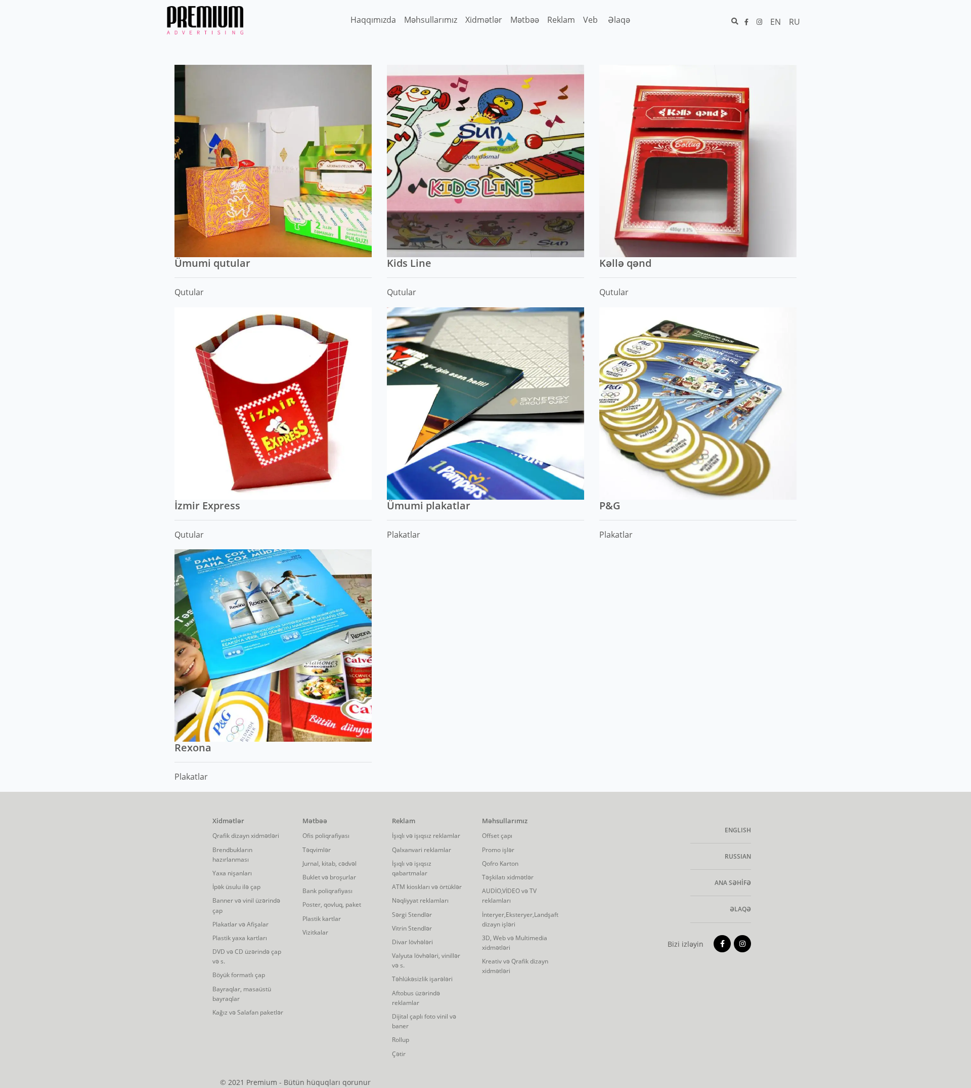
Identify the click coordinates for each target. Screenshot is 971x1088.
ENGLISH (738, 830)
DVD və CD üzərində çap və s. (246, 956)
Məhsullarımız (504, 821)
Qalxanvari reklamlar (421, 849)
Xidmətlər (228, 821)
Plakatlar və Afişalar (240, 924)
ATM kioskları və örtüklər (427, 886)
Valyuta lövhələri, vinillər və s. (426, 960)
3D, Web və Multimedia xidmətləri (514, 943)
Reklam (403, 821)
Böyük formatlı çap (238, 975)
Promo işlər (498, 849)
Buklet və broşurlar (329, 877)
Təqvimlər (316, 849)
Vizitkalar (315, 932)
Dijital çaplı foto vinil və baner (424, 1021)
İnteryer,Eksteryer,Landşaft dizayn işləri (519, 919)
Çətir (399, 1054)
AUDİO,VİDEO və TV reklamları (509, 895)
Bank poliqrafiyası (327, 890)
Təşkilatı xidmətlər (508, 877)
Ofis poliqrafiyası (325, 835)
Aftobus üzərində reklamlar (416, 998)
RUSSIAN (738, 856)
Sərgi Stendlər (412, 914)
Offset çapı (497, 835)
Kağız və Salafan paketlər (247, 1012)
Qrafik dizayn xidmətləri (245, 835)
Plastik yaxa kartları (239, 938)
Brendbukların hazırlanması (232, 854)
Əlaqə (740, 909)
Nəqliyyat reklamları (420, 900)
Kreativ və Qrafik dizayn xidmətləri (515, 966)
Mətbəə (314, 821)
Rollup (400, 1039)
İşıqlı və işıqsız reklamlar (426, 835)
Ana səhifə (733, 882)
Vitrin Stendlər (412, 928)
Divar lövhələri (412, 942)
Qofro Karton (500, 863)
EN (775, 21)
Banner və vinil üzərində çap (246, 905)
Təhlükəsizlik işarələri (422, 979)
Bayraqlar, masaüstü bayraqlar (241, 994)
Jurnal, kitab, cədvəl (329, 863)
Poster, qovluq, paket (331, 904)
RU (794, 21)
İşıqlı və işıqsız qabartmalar (411, 868)
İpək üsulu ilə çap (236, 886)
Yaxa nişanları (232, 873)
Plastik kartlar (321, 918)
